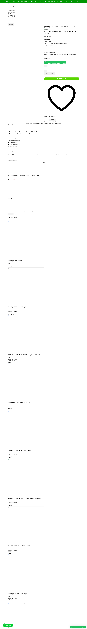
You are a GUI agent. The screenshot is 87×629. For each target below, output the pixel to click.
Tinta (48, 26)
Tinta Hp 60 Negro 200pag (15, 260)
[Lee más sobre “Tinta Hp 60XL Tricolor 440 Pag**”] (9, 591)
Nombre (10, 198)
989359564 (64, 612)
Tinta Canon (52, 26)
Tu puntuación (11, 179)
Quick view (12, 258)
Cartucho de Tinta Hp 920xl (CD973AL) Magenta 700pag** (25, 498)
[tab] (29, 123)
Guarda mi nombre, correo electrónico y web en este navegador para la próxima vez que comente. (28, 210)
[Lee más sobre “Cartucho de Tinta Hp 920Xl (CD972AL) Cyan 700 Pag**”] (9, 352)
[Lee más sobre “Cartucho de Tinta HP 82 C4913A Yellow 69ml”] (9, 448)
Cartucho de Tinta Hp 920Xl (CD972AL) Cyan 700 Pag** (24, 355)
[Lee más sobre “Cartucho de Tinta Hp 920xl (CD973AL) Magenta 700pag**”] (9, 495)
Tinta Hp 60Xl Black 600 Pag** (17, 307)
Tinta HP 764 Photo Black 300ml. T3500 (19, 546)
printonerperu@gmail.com (67, 617)
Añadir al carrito (49, 73)
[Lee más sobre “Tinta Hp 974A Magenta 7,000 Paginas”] (9, 400)
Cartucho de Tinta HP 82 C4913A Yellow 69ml (21, 450)
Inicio (45, 26)
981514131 (64, 615)
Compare (47, 119)
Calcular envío (61, 78)
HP (9, 263)
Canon (50, 121)
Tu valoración (11, 184)
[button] (9, 258)
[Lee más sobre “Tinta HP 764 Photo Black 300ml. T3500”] (9, 543)
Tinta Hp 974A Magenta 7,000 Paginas (19, 402)
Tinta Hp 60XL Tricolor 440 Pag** (17, 593)
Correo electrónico (12, 203)
